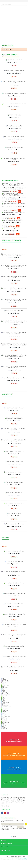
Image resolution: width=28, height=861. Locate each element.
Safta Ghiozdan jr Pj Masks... (14, 464)
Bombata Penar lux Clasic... (14, 606)
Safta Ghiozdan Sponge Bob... (14, 526)
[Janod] (3, 713)
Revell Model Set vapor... (14, 95)
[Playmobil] (4, 721)
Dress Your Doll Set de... (14, 257)
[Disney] (3, 682)
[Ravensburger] (5, 722)
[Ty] (2, 709)
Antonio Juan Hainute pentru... (14, 291)
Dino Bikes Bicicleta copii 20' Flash (10, 230)
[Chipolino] (4, 728)
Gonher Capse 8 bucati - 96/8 (14, 62)
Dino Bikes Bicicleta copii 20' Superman (11, 222)
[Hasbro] (3, 711)
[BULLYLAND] (4, 703)
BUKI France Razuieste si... (14, 106)
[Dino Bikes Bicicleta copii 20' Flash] (11, 228)
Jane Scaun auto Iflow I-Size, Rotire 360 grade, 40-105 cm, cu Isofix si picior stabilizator (13, 188)
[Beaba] (3, 690)
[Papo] (3, 697)
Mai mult (4, 249)
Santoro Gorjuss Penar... (14, 595)
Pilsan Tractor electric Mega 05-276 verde (11, 214)
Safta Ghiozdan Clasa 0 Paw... (14, 474)
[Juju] (2, 678)
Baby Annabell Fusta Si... (14, 313)
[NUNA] (3, 688)
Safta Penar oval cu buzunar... (14, 627)
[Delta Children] (5, 680)
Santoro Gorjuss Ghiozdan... (14, 443)
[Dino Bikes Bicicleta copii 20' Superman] (12, 220)
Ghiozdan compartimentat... (14, 453)
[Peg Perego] (4, 695)
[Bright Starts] (4, 685)
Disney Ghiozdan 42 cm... (14, 505)
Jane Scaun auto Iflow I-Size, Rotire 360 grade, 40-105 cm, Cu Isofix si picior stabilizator (13, 198)
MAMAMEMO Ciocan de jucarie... (14, 139)
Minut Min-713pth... (14, 85)
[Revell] (3, 726)
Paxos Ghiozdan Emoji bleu (14, 515)
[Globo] (3, 712)
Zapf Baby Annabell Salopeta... (14, 380)
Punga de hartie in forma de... (14, 73)
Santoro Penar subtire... (14, 638)
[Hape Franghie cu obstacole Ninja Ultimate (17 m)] (14, 204)
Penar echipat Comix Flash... (14, 564)
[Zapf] (2, 723)
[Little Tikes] (4, 720)
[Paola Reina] (4, 710)
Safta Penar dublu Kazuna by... (14, 648)
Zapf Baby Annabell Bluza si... (14, 370)
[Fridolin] (3, 725)
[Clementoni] (4, 719)
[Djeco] (3, 724)
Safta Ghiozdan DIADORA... (14, 484)
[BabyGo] (3, 686)
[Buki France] (4, 708)
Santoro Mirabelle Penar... (14, 616)
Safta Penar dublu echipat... (14, 553)
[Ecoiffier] (3, 714)
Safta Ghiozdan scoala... (14, 495)
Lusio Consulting (23, 859)
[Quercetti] (4, 692)
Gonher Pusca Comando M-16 (14, 128)
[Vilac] (2, 701)
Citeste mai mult (5, 806)
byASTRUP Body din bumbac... (14, 280)
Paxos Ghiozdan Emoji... (14, 410)
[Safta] (3, 698)
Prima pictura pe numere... (14, 161)
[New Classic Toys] (6, 707)
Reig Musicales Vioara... (14, 149)
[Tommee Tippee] (6, 694)
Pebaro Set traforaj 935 (14, 117)
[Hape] (3, 699)
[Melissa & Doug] (5, 716)
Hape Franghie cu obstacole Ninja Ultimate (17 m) (13, 206)
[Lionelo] (3, 684)
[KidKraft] (3, 683)
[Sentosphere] (5, 702)
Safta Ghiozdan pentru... (14, 432)
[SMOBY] (3, 727)
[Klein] (2, 704)
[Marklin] (3, 679)
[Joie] (2, 689)
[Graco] (3, 691)
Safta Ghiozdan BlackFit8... (14, 420)
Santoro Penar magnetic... (14, 659)
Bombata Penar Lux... (14, 670)
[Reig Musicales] (5, 706)
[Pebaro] (3, 700)
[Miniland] (3, 718)
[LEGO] (3, 715)
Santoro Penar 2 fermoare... (14, 575)
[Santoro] (3, 696)
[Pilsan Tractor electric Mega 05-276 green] (13, 212)
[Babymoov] (4, 687)
